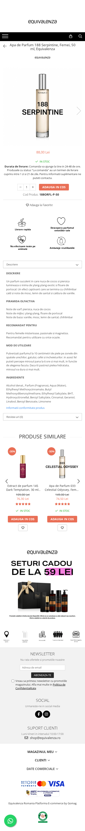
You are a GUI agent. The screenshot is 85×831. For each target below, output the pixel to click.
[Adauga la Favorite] (23, 527)
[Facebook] (38, 714)
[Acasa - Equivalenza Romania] (42, 22)
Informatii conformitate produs (25, 408)
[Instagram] (46, 714)
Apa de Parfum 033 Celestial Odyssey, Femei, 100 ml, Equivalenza (62, 488)
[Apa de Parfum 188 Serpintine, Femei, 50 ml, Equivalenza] (42, 106)
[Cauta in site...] (80, 36)
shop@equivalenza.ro (44, 738)
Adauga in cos (54, 187)
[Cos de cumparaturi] (70, 36)
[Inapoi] (3, 46)
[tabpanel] (42, 106)
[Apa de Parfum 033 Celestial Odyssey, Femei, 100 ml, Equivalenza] (62, 464)
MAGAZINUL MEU (40, 752)
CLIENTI (41, 760)
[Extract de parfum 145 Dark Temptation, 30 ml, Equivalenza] (22, 464)
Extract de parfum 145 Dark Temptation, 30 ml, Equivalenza (22, 488)
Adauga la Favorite (41, 205)
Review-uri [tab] (14, 417)
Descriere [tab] (12, 264)
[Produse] (5, 37)
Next (78, 111)
